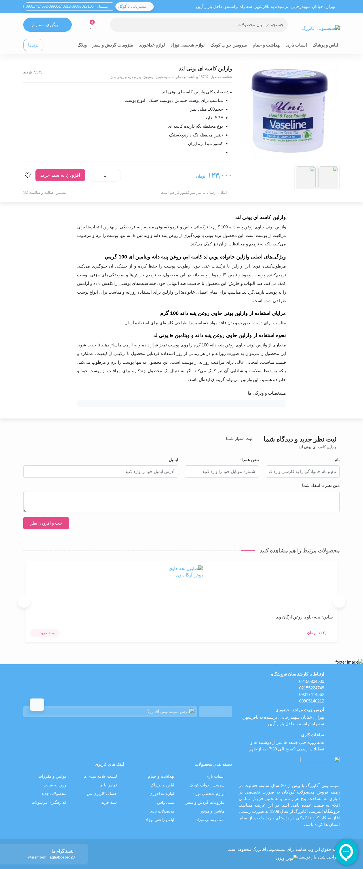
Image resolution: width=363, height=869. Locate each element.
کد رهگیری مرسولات (48, 802)
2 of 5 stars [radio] (241, 445)
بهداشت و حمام (266, 45)
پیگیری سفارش (44, 24)
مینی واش (165, 802)
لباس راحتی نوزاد (159, 820)
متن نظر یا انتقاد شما (321, 485)
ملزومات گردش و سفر (112, 45)
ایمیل (173, 459)
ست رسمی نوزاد (210, 820)
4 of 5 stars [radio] (225, 445)
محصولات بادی (162, 811)
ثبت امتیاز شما (239, 438)
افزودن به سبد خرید (60, 175)
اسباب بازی (296, 45)
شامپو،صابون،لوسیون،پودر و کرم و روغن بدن (142, 77)
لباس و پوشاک (325, 45)
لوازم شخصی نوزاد (188, 45)
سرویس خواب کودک (228, 45)
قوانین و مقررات (52, 776)
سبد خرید (109, 802)
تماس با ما (108, 785)
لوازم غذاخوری (152, 45)
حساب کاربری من (102, 794)
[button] (45, 633)
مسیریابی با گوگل (132, 6)
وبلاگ (82, 45)
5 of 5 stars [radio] (217, 445)
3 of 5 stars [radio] (233, 445)
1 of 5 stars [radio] (249, 445)
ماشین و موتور (212, 811)
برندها (33, 45)
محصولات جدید (53, 794)
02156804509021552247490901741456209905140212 (311, 691)
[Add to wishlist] (28, 175)
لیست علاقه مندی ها (100, 776)
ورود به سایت (54, 785)
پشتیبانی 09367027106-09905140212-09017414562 (67, 6)
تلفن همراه (249, 459)
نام (337, 459)
